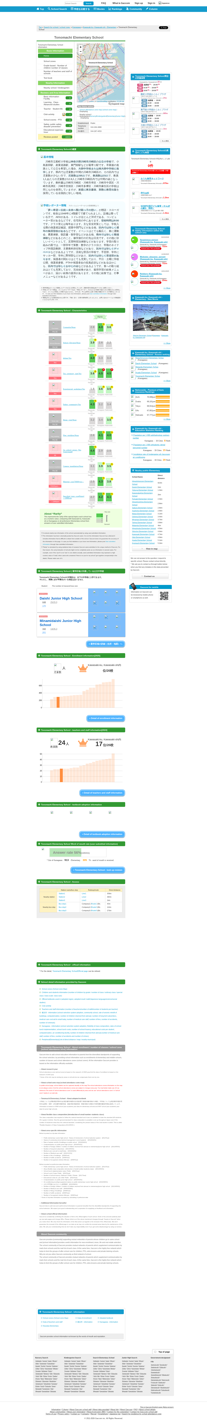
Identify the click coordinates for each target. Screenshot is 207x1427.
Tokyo (42, 1368)
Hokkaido (38, 1361)
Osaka (55, 1376)
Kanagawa (76, 27)
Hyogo (37, 1378)
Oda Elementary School (141, 537)
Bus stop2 (62, 907)
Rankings (117, 9)
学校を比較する (82, 9)
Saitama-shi (155, 1367)
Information (56, 1409)
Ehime (37, 1386)
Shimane (38, 1381)
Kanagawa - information (109, 1322)
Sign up (139, 3)
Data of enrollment (84, 1318)
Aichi (37, 1376)
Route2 (94, 907)
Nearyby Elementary (51, 1326)
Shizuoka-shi (155, 1377)
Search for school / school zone (57, 27)
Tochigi (43, 1366)
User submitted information (98, 293)
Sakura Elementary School (142, 508)
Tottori (55, 1378)
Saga (53, 1386)
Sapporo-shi (155, 1365)
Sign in (151, 3)
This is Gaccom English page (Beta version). (157, 1407)
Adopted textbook (106, 1318)
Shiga (45, 1376)
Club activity (46, 1006)
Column (65, 1409)
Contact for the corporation (118, 1412)
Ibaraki (37, 1366)
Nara (42, 1378)
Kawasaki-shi (155, 1372)
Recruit (93, 1414)
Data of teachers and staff (52, 1322)
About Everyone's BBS (96, 1412)
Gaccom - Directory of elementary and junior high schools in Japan (51, 17)
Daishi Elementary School (146, 363)
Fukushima (50, 1363)
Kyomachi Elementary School (143, 543)
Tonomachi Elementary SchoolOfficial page (70, 971)
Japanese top (114, 1414)
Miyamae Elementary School (143, 520)
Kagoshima (45, 1391)
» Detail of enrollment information (105, 718)
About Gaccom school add (80, 1409)
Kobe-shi (161, 1385)
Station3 (62, 900)
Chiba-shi (163, 1367)
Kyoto (50, 1376)
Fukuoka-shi (165, 1390)
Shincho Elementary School (142, 335)
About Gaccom (126, 1409)
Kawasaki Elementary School (143, 534)
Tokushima (47, 1383)
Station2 (62, 897)
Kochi (42, 1386)
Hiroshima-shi (164, 1387)
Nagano (46, 1373)
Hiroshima (52, 1381)
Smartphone (103, 1414)
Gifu (51, 1373)
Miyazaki (38, 1391)
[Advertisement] (119, 18)
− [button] (81, 51)
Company (85, 1414)
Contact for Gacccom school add (143, 1412)
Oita (52, 1389)
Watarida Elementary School (143, 526)
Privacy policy (63, 1414)
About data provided (101, 1409)
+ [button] (81, 47)
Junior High (120, 116)
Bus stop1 (62, 904)
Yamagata (43, 1363)
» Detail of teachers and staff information (102, 793)
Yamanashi (39, 1373)
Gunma (48, 1366)
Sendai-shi (163, 1365)
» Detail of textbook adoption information (102, 834)
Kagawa (54, 1383)
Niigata (55, 1368)
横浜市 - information (85, 1322)
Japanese (166, 3)
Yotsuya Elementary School (142, 490)
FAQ (103, 3)
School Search (59, 9)
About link (115, 1409)
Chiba (37, 1368)
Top (42, 9)
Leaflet (91, 101)
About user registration (76, 1412)
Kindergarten (101, 116)
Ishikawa (44, 1371)
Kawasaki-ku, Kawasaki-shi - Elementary (99, 27)
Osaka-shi (161, 1382)
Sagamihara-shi (156, 1375)
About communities (58, 1412)
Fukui (50, 1371)
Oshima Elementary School (142, 517)
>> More (166, 288)
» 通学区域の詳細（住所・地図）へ (105, 644)
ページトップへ (163, 1352)
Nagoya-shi (165, 1380)
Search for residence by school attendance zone (141, 1414)
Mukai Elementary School (142, 514)
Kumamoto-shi (156, 1392)
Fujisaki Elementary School (142, 499)
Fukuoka (48, 1386)
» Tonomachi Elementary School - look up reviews (97, 870)
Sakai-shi (154, 1385)
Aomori (45, 1361)
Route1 (94, 904)
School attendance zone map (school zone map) (98, 110)
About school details (147, 1409)
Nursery (93, 116)
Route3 (94, 911)
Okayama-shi (155, 1387)
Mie (41, 1376)
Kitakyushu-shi (155, 1390)
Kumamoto (46, 1389)
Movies (101, 9)
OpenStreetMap (101, 101)
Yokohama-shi (155, 1370)
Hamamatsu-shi (156, 1380)
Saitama (54, 1366)
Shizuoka (57, 1373)
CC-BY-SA (120, 101)
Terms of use (51, 1414)
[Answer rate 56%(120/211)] (77, 856)
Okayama (45, 1381)
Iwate (50, 1361)
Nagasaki (38, 1389)
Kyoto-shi (154, 1382)
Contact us (75, 1414)
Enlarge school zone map (116, 103)
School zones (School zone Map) (54, 989)
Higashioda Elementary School (144, 528)
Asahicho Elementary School (143, 511)
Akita (37, 1363)
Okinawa (53, 1391)
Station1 (62, 894)
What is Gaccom (121, 3)
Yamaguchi (39, 1383)
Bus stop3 (62, 911)
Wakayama (48, 1378)
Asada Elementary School (146, 373)
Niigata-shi (165, 1375)
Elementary (111, 116)
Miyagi (55, 1361)
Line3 (84, 900)
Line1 (84, 894)
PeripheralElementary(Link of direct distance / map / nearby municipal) (68, 1040)
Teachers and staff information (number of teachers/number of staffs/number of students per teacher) (80, 1009)
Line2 (84, 897)
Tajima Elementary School (142, 523)
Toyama (38, 1371)
